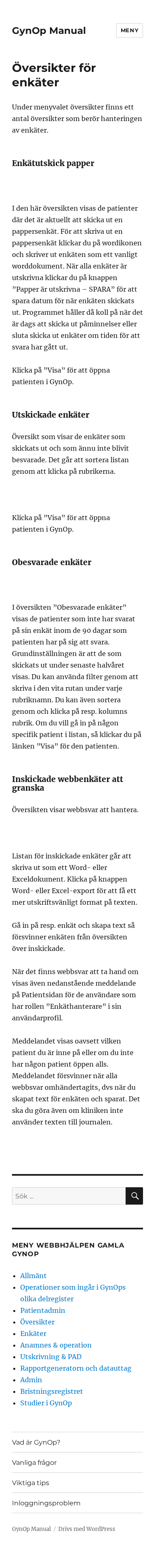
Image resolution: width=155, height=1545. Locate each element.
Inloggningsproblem (46, 1503)
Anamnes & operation (56, 1345)
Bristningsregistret (51, 1391)
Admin (31, 1380)
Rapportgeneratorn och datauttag (75, 1368)
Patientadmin (42, 1310)
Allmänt (33, 1276)
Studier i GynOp (46, 1403)
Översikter (37, 1322)
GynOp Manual (49, 30)
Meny (129, 30)
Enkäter (33, 1333)
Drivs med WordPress (86, 1529)
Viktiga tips (30, 1483)
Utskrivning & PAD (50, 1356)
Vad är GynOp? (36, 1442)
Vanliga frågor (34, 1463)
